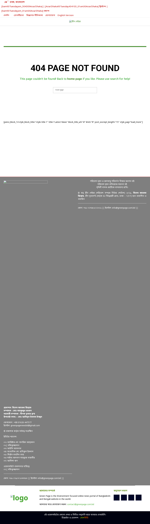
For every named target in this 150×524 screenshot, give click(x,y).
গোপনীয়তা (19, 15)
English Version (66, 15)
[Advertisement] (75, 150)
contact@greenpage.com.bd (80, 504)
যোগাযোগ (50, 15)
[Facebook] (117, 498)
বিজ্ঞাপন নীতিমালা (34, 15)
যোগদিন (6, 15)
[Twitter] (124, 498)
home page (74, 79)
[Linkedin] (131, 498)
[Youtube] (139, 498)
